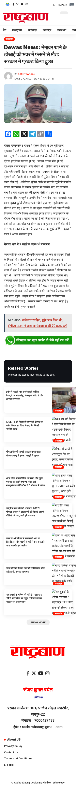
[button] (38, 622)
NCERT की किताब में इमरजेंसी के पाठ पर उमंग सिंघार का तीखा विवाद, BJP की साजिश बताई (24, 425)
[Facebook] (13, 4)
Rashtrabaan (26, 74)
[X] (17, 4)
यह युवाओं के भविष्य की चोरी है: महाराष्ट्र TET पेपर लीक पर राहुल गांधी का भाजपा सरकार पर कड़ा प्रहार (24, 598)
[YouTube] (22, 4)
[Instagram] (27, 4)
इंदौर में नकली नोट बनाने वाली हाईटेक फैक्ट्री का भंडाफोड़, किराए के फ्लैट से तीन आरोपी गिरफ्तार (24, 395)
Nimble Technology (54, 782)
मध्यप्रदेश (9, 39)
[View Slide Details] (38, 340)
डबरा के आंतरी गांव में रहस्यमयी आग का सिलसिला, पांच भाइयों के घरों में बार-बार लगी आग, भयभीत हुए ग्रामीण (25, 542)
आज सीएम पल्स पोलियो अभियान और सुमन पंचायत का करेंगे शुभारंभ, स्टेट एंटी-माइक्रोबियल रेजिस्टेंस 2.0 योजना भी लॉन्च (25, 482)
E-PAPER (60, 5)
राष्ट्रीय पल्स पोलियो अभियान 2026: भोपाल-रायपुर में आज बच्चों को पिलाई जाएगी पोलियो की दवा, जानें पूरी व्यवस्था (25, 512)
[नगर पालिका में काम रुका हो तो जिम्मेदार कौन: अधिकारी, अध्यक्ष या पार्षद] (64, 574)
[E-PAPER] (72, 5)
